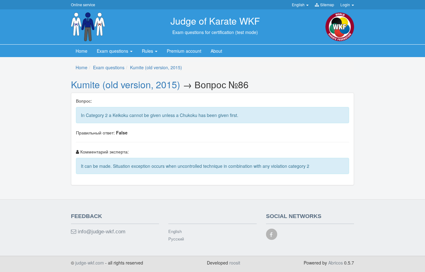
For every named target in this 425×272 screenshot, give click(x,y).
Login (345, 4)
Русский (176, 239)
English (175, 231)
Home (81, 67)
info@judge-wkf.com (100, 232)
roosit (234, 263)
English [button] (299, 4)
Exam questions (108, 67)
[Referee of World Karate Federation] (88, 26)
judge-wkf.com (90, 263)
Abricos (335, 263)
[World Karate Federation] (339, 26)
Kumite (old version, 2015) (156, 67)
